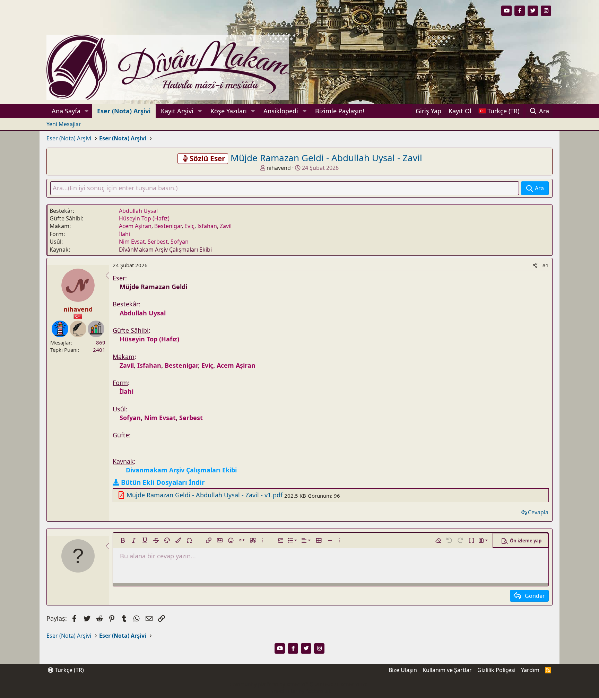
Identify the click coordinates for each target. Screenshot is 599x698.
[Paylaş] (535, 265)
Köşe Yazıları (228, 111)
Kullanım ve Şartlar (447, 670)
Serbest (158, 241)
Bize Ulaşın (403, 670)
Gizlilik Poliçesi (496, 670)
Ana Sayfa (66, 111)
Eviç (189, 226)
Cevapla (538, 512)
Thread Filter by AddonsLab (300, 691)
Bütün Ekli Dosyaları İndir (163, 482)
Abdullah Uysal (138, 211)
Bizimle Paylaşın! (339, 111)
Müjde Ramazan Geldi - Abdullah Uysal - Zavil (326, 157)
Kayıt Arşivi (177, 111)
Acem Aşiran (135, 226)
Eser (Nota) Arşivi (123, 111)
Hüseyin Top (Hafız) (144, 218)
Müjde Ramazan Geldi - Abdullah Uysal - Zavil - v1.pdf (205, 495)
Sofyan (180, 241)
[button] (86, 111)
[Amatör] (96, 329)
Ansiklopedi (280, 111)
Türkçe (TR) (68, 670)
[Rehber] (60, 329)
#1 (545, 265)
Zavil (226, 226)
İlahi (124, 234)
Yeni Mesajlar (63, 124)
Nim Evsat (132, 241)
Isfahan (207, 226)
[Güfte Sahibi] (78, 329)
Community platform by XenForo (299, 684)
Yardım (530, 670)
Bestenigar (168, 226)
